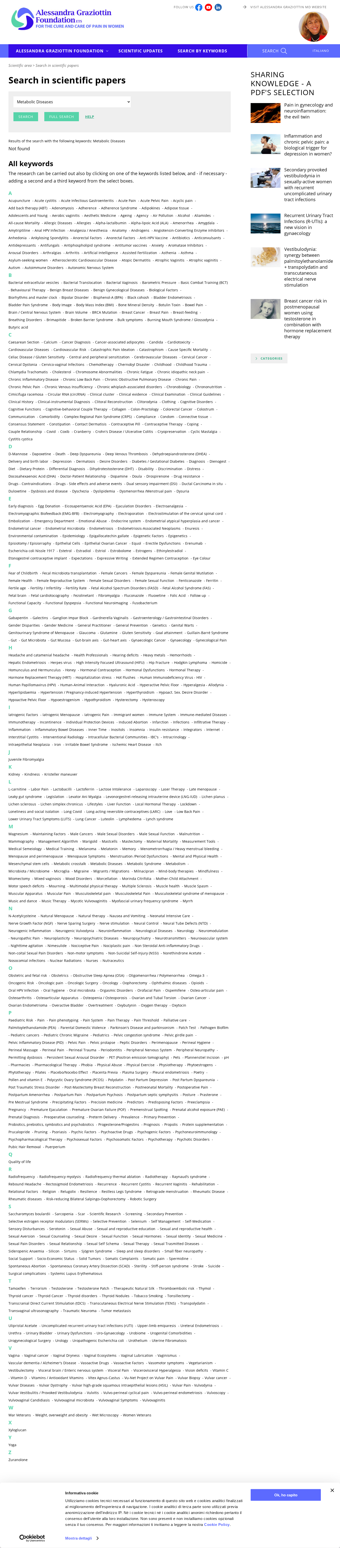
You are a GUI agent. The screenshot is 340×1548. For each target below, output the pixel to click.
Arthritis (72, 252)
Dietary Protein (32, 468)
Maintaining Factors (49, 833)
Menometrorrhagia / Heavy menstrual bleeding (179, 848)
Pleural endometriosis (171, 1072)
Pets (176, 1057)
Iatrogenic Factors (23, 714)
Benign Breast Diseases (69, 290)
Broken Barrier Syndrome (92, 319)
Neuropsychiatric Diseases (96, 938)
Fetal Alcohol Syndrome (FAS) (187, 588)
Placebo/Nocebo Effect (69, 1072)
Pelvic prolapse (102, 1042)
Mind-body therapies (176, 871)
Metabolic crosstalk (70, 863)
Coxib (64, 431)
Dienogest (218, 461)
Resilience (88, 1191)
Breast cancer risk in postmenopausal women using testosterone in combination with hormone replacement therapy (307, 319)
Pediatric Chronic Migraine (66, 1035)
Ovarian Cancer (194, 997)
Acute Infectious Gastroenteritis (87, 200)
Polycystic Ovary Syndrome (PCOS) (75, 1079)
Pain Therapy (118, 1020)
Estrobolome (120, 550)
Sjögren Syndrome (96, 1251)
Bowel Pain (194, 304)
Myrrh (188, 901)
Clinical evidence (133, 394)
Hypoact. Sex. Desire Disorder (183, 692)
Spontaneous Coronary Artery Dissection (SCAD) (90, 1266)
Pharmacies (20, 1064)
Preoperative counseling (64, 1117)
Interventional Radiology (63, 737)
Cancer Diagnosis (76, 342)
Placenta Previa (105, 1072)
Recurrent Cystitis (136, 1184)
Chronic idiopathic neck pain (181, 372)
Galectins (40, 617)
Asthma (187, 252)
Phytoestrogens (200, 1064)
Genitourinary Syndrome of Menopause (41, 632)
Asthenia (169, 252)
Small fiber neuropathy (184, 1251)
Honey (70, 670)
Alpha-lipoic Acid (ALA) (149, 223)
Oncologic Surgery (83, 983)
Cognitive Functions (24, 409)
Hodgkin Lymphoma (190, 662)
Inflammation (19, 729)
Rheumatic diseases (25, 1199)
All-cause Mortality (24, 223)
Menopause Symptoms (86, 856)
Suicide (214, 1266)
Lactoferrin (85, 789)
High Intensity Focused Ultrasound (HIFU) (110, 662)
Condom (167, 416)
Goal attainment (169, 632)
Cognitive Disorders (196, 401)
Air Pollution (163, 215)
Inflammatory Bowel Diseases (59, 729)
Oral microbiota (82, 990)
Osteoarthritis (20, 997)
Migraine (81, 871)
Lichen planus (213, 796)
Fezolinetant (83, 595)
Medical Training (60, 848)
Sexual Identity (178, 1236)
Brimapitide (56, 319)
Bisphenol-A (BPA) (108, 297)
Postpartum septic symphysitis (152, 1094)
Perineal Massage (23, 1050)
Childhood (162, 364)
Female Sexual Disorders (109, 580)
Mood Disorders (78, 878)
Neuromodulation (213, 930)
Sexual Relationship (65, 1243)
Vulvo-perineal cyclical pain (126, 1392)
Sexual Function (115, 1236)
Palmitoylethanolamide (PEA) (32, 1027)
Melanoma (87, 848)
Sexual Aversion (21, 1236)
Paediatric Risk (20, 1020)
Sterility (140, 1266)
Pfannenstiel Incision (202, 1057)
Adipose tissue (177, 208)
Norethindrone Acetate (182, 953)
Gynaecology (180, 640)
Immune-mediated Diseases (203, 714)
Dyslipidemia (104, 491)
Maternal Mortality (162, 841)
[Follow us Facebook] (199, 7)
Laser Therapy (173, 789)
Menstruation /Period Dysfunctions (139, 856)
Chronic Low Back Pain (81, 379)
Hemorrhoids (181, 655)
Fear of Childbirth (23, 573)
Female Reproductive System (61, 580)
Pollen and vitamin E (25, 1079)
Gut (14, 640)
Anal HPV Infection (50, 230)
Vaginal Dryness (66, 1355)
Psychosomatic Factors (125, 1139)
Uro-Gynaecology (111, 1333)
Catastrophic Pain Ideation (113, 349)
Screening (133, 1213)
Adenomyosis (63, 208)
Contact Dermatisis (91, 424)
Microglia (61, 871)
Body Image (62, 304)
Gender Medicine (58, 625)
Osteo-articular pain (207, 990)
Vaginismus (167, 1355)
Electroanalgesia (169, 506)
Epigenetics (177, 535)
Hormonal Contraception (100, 670)
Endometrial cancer (24, 528)
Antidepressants (22, 245)
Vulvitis (93, 1392)
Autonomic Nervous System (91, 267)
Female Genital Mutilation (192, 573)
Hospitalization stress (94, 677)
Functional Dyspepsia (63, 603)
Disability (146, 468)
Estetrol (65, 550)
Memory (129, 848)
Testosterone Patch (93, 1288)
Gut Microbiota (33, 640)
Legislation (55, 796)
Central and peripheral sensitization (99, 357)
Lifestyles (95, 804)
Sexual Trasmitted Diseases (176, 1243)
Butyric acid (18, 327)
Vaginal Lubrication (137, 1355)
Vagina (14, 1355)
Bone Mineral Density (136, 304)
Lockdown (188, 804)
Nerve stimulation (114, 923)
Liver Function (119, 804)
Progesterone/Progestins (118, 1124)
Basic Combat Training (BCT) (204, 282)
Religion (49, 1191)
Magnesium (18, 833)
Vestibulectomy (21, 1370)
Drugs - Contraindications (29, 483)
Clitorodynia (147, 401)
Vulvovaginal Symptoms (118, 1400)
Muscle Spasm (196, 886)
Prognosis (152, 1124)
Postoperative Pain (192, 1087)
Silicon (54, 1251)
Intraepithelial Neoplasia (29, 744)
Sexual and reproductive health (186, 1228)
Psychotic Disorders (193, 1139)
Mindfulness (208, 871)
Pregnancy (17, 1109)
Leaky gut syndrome (25, 796)
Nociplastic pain (116, 945)
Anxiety (158, 245)
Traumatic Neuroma (80, 1310)
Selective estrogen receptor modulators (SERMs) (48, 1221)
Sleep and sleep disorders (138, 1251)
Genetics (159, 625)
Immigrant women (129, 714)
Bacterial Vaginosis (122, 282)
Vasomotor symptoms (166, 1362)
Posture (189, 1094)
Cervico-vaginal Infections (63, 364)
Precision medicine (106, 1102)
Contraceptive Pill (125, 424)
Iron (57, 744)
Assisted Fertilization (139, 252)
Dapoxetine (41, 454)
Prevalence (130, 1117)
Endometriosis (101, 528)
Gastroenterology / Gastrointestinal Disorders (171, 617)
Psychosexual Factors (84, 1139)
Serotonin (57, 1228)
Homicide (219, 662)
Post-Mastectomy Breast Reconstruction (97, 1087)
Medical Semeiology (25, 848)
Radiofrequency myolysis (60, 1176)
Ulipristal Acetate (22, 1325)
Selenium (139, 1221)
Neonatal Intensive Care (170, 915)
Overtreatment (100, 1005)
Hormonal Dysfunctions (145, 670)
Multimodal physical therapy (93, 886)
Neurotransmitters (170, 938)
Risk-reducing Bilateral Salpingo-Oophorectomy (85, 1199)
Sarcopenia (64, 1213)
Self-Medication (198, 1221)
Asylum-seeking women (28, 260)
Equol (136, 543)
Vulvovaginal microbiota (74, 1400)
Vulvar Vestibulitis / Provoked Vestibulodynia (45, 1392)
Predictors (135, 1102)
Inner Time (97, 729)
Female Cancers (114, 573)
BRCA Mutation (104, 312)
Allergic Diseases (58, 223)
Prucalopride (19, 1132)
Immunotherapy (21, 722)
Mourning (57, 886)
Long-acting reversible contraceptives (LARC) (123, 811)
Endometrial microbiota (65, 528)
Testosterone (62, 1288)
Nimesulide (57, 945)
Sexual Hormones (147, 1236)
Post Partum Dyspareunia (193, 1079)
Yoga (12, 1444)
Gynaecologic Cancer (148, 640)
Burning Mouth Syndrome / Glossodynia (180, 319)
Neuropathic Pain (25, 938)
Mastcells (109, 841)
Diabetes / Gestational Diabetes (158, 461)
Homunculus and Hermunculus (34, 670)
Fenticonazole (190, 580)
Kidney (14, 774)
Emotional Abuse (93, 521)
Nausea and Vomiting (127, 915)
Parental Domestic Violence (83, 1027)
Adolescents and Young (28, 215)
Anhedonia (17, 237)
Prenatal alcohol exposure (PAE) (198, 1109)
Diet (11, 468)
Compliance (146, 416)
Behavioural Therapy (28, 290)
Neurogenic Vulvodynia (75, 930)
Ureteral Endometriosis (199, 1325)
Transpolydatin (192, 1303)
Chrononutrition (208, 386)
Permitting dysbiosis (25, 1057)
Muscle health (168, 886)
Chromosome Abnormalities (99, 372)
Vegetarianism (201, 1362)
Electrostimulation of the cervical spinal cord (185, 513)
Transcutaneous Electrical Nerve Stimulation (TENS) (133, 1303)
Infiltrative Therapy (210, 722)
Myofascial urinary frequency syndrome (145, 901)
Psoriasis (59, 1132)
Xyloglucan (17, 1430)
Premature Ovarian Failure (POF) (99, 1109)
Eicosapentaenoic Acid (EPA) (88, 506)
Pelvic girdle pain (179, 1035)
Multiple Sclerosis (137, 886)
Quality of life (19, 1161)
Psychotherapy (160, 1139)
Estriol (100, 550)
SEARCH (270, 51)
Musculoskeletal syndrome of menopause (189, 893)
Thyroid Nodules (115, 1295)
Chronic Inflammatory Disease (33, 379)
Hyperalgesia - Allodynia (203, 684)
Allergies (84, 223)
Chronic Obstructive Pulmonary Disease (138, 379)
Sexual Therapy (136, 1243)
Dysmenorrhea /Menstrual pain (145, 491)
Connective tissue (193, 416)
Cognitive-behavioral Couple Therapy (76, 409)
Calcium (50, 342)
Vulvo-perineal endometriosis (177, 1392)
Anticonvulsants (207, 237)
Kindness (32, 774)
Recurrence (107, 1184)
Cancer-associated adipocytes (120, 342)
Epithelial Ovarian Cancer (106, 543)
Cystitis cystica (20, 439)
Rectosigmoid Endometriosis (69, 1184)
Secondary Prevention (165, 1213)
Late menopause (203, 789)
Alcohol (184, 215)
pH (226, 1057)
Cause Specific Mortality (188, 349)
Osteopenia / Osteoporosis (105, 997)
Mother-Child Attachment (177, 878)
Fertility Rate (76, 588)
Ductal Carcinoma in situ (202, 483)
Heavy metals (154, 655)
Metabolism (175, 863)
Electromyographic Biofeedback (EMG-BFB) (43, 513)
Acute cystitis (46, 200)
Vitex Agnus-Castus (104, 1377)
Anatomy (119, 230)
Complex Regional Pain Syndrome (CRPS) (98, 416)
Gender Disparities (24, 625)
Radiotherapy (156, 1176)
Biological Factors (163, 290)
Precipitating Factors (69, 1102)
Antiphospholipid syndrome (87, 245)
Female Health (20, 580)
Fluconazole (134, 595)
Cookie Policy (217, 1524)
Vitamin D (19, 1377)
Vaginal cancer (36, 1355)
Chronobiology (179, 386)
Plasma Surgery (135, 1072)
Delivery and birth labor (28, 461)
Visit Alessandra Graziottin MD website (288, 7)
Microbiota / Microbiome (29, 871)
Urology (61, 1340)
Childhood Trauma (191, 364)
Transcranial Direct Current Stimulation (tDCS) (46, 1303)
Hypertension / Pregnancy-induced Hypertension (81, 692)
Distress (193, 468)
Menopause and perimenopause (35, 856)
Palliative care (175, 1020)
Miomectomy (19, 878)
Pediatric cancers (25, 1035)
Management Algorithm (58, 841)
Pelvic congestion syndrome (137, 1035)
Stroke (198, 1266)
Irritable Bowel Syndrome (86, 744)
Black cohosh (138, 297)
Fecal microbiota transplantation (69, 573)
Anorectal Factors (87, 237)
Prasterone (209, 1094)
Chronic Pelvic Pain (24, 386)
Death (60, 454)
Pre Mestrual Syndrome (28, 1102)
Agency (142, 215)
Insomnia (137, 729)
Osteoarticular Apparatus (57, 997)
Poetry (199, 1072)
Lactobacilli (62, 789)
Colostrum (205, 409)
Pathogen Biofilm (214, 1027)
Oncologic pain (50, 983)
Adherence (87, 208)
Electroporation (131, 513)
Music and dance (22, 901)
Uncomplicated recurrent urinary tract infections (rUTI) (87, 1325)
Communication (21, 416)
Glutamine (108, 632)
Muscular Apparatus (25, 893)
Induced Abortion (133, 722)
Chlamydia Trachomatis (28, 372)
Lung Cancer (85, 819)
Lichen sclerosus (22, 804)
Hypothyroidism (97, 699)
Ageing (126, 215)
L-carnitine (17, 789)
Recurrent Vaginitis (171, 1184)
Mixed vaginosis (47, 878)
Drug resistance (187, 476)
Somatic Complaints (121, 1258)
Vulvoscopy (216, 1392)
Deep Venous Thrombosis (126, 454)
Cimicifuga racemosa (25, 394)
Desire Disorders (113, 461)
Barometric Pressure (159, 282)
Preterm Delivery (103, 1117)
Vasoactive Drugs (95, 1362)
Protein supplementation (203, 1124)
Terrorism (38, 1288)
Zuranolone (18, 1459)
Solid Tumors (90, 1258)
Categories (272, 358)
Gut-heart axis (115, 640)
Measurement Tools (198, 841)
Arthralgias (52, 252)
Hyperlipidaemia (22, 692)
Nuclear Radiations (66, 960)
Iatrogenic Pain (96, 714)
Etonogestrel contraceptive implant (37, 558)
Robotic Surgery (143, 1199)
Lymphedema (130, 819)
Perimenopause (165, 1042)
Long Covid (73, 811)
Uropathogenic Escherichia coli (98, 1340)
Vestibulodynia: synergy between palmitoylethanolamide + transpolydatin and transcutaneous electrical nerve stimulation (308, 267)
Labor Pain (40, 789)
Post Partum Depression (148, 1079)
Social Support (20, 1258)
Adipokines (151, 208)
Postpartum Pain (68, 1094)
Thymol (205, 1288)
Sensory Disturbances (26, 1228)
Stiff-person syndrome (170, 1266)
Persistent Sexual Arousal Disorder (76, 1057)
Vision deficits (196, 1370)
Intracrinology (174, 737)
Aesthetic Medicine (100, 215)
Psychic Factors (83, 1132)
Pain (41, 1020)
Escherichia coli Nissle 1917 (31, 550)
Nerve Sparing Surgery (76, 923)
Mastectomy (132, 841)
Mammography (21, 841)
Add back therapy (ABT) (27, 208)
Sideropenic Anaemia (26, 1251)
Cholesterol (61, 372)
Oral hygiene (54, 990)
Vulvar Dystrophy (53, 1385)
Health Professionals (91, 655)
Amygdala (206, 223)
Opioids (197, 983)
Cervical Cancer (195, 357)
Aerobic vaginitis (66, 215)
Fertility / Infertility (45, 588)
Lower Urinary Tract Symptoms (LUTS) (39, 819)
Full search (61, 116)
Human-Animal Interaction (82, 684)
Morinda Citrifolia (136, 878)
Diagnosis (197, 461)
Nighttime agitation (27, 945)
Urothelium (137, 1340)
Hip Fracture (159, 662)
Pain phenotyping (63, 1020)
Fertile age (17, 588)
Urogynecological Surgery (29, 1340)
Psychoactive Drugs (117, 1132)
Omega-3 (196, 975)
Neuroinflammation (115, 930)
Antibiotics (181, 237)
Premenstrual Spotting (149, 1109)
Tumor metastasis (116, 1310)
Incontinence (50, 722)
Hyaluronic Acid (122, 684)
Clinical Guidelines (205, 394)
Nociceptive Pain (85, 945)
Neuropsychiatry (137, 938)
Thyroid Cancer (50, 1295)
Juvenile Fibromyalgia (26, 759)
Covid (51, 431)
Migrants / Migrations (111, 871)
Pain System (93, 1020)
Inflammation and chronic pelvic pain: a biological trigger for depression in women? (308, 145)
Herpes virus (61, 662)
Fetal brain (17, 595)
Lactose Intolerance (115, 789)
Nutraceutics (113, 960)
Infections (181, 722)
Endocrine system (126, 521)
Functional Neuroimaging (107, 603)
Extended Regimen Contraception (160, 558)
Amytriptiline (19, 230)
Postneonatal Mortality (154, 1087)
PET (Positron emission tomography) (139, 1057)
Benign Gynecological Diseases (119, 290)
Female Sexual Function (154, 580)
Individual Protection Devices (90, 722)
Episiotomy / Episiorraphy (29, 543)
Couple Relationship (25, 431)
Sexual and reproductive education (126, 1228)
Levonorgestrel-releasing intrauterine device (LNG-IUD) (151, 796)
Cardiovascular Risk (70, 349)
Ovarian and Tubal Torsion (154, 997)
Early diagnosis (21, 506)
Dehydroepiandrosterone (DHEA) (179, 454)
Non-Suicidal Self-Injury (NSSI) (133, 953)
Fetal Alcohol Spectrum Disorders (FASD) (124, 588)
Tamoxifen (17, 1288)
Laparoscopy (146, 789)
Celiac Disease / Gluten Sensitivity (36, 357)
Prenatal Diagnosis (24, 1117)
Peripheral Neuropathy (195, 1050)
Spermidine (178, 1258)
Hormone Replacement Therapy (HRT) (39, 677)
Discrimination (170, 468)
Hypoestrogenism (65, 699)
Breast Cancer (133, 312)
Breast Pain (159, 312)
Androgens (140, 230)
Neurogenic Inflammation (29, 930)
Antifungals (49, 245)
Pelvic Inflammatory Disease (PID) (35, 1042)
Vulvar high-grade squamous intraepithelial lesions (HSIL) (120, 1385)
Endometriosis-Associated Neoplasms (149, 528)
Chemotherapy (101, 364)
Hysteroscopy (153, 699)
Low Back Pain (188, 811)
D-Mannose (18, 454)
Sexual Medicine (209, 1236)
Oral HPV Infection (23, 990)
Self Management (165, 1221)
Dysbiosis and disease (49, 491)
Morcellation (107, 878)
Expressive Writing (112, 558)
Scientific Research (105, 1213)
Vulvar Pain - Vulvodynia (192, 1385)
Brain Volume (76, 312)
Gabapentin (18, 617)
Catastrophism (151, 349)
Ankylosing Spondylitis (49, 237)
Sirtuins (70, 1251)
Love (168, 811)
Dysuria (182, 491)
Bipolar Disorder (75, 297)
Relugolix (68, 1191)
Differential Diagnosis (67, 468)
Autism (14, 267)
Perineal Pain (53, 1050)
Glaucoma (87, 632)
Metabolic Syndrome (144, 863)
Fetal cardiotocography (50, 595)
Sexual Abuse (81, 1228)
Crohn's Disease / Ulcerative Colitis (124, 431)
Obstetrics (59, 975)
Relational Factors (23, 1191)
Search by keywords (202, 51)
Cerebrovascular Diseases (155, 357)
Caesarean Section (23, 342)
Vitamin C (220, 1370)
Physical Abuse (109, 1064)
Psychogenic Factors (154, 1132)
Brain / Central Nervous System (34, 312)
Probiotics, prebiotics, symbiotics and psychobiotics (51, 1124)
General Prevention (132, 625)
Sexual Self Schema (103, 1243)
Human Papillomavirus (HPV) (32, 684)
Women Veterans (137, 1415)
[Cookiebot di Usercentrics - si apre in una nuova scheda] (32, 1538)
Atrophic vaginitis (203, 260)
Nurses (92, 960)
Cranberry (82, 431)
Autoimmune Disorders (44, 267)
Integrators (192, 729)
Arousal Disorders (23, 252)
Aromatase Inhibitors (185, 245)
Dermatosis (85, 461)
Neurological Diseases (154, 930)
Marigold (89, 841)
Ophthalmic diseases (169, 983)
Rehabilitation (203, 1184)
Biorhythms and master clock (32, 297)
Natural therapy (91, 915)
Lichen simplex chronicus (62, 804)
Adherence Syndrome (119, 208)
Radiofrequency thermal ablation (113, 1176)
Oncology (110, 983)
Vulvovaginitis (153, 1400)
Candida (156, 342)
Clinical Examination (168, 394)
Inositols (118, 729)
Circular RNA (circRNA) (66, 394)
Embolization (19, 521)
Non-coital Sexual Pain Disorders (35, 953)
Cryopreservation (172, 431)
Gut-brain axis (87, 640)
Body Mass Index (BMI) (95, 304)
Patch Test (187, 1027)
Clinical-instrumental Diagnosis (64, 401)
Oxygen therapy (154, 1005)
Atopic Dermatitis (136, 260)
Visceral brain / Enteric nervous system (70, 1370)
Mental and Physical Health (195, 856)
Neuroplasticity (57, 938)
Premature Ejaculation (48, 1109)
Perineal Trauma (82, 1050)
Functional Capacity (24, 603)
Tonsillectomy (178, 1295)
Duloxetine (17, 491)
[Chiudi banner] (332, 1490)
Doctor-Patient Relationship (83, 476)
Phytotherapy (19, 1072)
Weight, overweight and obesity (61, 1415)
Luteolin (107, 819)
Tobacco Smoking (148, 1295)
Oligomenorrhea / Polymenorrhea (157, 975)
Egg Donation (49, 506)
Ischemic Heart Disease (131, 744)
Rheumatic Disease (209, 1191)
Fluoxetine (157, 595)
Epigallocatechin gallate (109, 535)
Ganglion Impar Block (70, 617)
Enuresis (192, 528)
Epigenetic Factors (148, 535)
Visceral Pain (118, 1370)
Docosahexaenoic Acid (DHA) (32, 476)
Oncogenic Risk (21, 983)
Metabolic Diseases (106, 863)
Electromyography (99, 513)
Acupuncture (19, 200)
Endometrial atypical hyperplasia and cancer (182, 521)
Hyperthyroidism (140, 692)
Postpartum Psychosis (104, 1094)
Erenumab (194, 543)
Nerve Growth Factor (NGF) (30, 923)
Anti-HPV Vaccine (154, 237)
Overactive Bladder (68, 1005)
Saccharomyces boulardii (29, 1213)
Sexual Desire (85, 1236)
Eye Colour (202, 558)
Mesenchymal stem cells (28, 863)
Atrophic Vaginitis (169, 260)
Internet (213, 729)
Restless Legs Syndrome (122, 1191)
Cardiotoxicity (179, 342)
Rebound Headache (24, 1184)
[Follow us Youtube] (208, 7)
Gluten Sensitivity (136, 632)
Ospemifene (175, 990)
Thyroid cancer (20, 1295)
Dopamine (119, 476)
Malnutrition (189, 833)
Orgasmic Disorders (116, 990)
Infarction (160, 722)
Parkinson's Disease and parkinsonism (142, 1027)
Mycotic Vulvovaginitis (89, 901)
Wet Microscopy (105, 1415)
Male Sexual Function (157, 833)
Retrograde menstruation (167, 1191)
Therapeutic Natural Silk (134, 1288)
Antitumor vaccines (131, 245)
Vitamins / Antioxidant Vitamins (57, 1377)
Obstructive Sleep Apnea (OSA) (98, 975)
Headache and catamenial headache (38, 655)
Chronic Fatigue (140, 372)
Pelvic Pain (77, 1042)
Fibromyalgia (109, 595)
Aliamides (202, 215)
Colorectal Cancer (177, 409)
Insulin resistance (164, 729)
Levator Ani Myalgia (85, 796)
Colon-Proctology (145, 409)
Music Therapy (54, 901)
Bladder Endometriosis (173, 297)
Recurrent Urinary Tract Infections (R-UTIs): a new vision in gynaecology (308, 224)
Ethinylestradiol (170, 550)
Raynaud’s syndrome (189, 1176)
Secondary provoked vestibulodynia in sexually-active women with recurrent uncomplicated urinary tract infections (308, 184)
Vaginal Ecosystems (100, 1355)
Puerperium (55, 1146)
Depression (62, 461)
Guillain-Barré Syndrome (207, 632)
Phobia (87, 1064)
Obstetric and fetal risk (27, 975)
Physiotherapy (171, 1064)
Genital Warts (182, 625)
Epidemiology (73, 535)
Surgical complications (27, 1273)
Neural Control (146, 923)
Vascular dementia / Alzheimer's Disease (42, 1362)
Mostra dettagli (78, 1538)
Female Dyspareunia (149, 573)
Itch (159, 744)
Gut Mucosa (60, 640)
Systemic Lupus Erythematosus (76, 1273)
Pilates (40, 1072)
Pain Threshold (146, 1020)
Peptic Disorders (133, 1042)
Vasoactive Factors (128, 1362)
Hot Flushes (125, 677)
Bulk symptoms (130, 319)
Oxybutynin (126, 1005)
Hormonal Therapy (184, 670)
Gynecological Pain (211, 640)
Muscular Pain (59, 893)
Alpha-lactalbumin (111, 223)
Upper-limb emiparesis (156, 1325)
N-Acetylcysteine (22, 915)
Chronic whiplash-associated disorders (129, 386)
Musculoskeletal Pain (132, 893)
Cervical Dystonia (22, 364)
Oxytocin (179, 1005)
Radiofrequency (21, 1176)
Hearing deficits (126, 655)
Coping (193, 424)
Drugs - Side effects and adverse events (89, 483)
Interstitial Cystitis (23, 737)
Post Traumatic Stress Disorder (34, 1087)
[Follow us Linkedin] (218, 7)
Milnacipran (144, 871)
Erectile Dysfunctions (163, 543)
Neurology (185, 930)
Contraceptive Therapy (163, 424)
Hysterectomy (126, 699)
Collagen (119, 409)
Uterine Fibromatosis (169, 1340)
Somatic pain (154, 1258)
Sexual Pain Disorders (26, 1243)
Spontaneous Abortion (27, 1266)
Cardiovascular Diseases (28, 349)
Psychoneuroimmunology (196, 1132)
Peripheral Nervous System (149, 1050)
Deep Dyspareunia (85, 454)
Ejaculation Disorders (133, 506)
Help (89, 116)
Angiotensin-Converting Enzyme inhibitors (189, 230)
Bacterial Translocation (82, 282)
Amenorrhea (183, 223)
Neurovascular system (209, 938)
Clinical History (20, 401)
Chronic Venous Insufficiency (69, 386)
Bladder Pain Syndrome (28, 304)
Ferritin (212, 580)
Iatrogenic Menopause (61, 714)
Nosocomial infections (26, 960)
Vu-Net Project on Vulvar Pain (148, 1377)
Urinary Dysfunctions (74, 1333)
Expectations (82, 558)
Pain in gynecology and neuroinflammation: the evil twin (308, 111)
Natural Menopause (57, 915)
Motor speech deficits (26, 886)
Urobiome (137, 1333)
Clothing (169, 401)
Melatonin (109, 848)
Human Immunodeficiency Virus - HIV (171, 677)
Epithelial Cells (68, 543)
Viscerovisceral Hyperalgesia (157, 1370)
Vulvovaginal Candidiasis (29, 1400)
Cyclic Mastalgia (204, 431)
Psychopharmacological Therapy (35, 1139)
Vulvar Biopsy (189, 1377)
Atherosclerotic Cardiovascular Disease (84, 260)
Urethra (14, 1333)
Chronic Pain (186, 379)
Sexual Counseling (54, 1236)
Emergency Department (54, 521)
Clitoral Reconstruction (114, 401)
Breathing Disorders (25, 319)
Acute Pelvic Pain (154, 200)
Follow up (198, 595)
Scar (81, 1213)
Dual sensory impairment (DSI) (151, 483)
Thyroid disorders (82, 1295)
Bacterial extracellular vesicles (33, 282)
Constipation (59, 424)
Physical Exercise (140, 1064)
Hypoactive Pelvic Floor (27, 699)
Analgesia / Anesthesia (89, 230)
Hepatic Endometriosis (27, 662)
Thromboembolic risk (176, 1288)
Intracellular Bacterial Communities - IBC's (123, 737)
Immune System (162, 714)
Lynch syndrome (159, 819)
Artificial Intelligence (101, 252)
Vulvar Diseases (21, 1385)
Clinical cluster (102, 394)
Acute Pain (127, 200)
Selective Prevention (109, 1221)
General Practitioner (94, 625)
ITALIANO (321, 50)
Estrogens (144, 550)
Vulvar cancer (216, 1377)
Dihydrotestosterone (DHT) (112, 468)
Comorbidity (49, 416)
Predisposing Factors (165, 1102)
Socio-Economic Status (55, 1258)
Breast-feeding (185, 312)
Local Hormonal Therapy (155, 804)
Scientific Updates (140, 51)
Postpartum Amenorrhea (29, 1094)
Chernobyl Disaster (134, 364)
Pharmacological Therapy (56, 1064)
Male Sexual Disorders (116, 833)
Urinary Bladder (39, 1333)
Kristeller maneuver (60, 774)
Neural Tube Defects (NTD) (185, 923)
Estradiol (83, 550)
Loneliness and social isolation (33, 811)
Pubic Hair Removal (24, 1146)
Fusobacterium (144, 603)
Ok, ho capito (285, 1495)
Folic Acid (178, 595)
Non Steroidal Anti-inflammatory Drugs (167, 945)
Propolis (171, 1124)
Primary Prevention (160, 1117)
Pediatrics (101, 1035)
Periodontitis (111, 1050)
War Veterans (19, 1415)
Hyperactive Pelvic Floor (159, 684)
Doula (137, 476)
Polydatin (115, 1079)
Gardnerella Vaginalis (110, 617)
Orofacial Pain (149, 990)
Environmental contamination (33, 535)
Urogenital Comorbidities (171, 1333)
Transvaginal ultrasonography (33, 1310)
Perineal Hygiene (196, 1042)
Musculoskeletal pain (93, 893)
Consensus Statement (26, 424)
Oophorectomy (134, 983)
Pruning (41, 1132)
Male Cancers (81, 833)
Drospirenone (157, 476)
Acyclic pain (183, 200)
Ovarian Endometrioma (27, 1005)
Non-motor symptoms (85, 953)
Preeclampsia (198, 1102)
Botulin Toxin (169, 304)
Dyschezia (80, 491)
